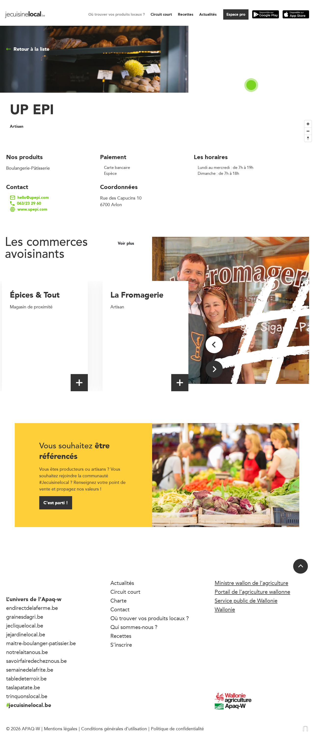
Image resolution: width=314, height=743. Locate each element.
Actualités (208, 14)
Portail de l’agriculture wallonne (252, 592)
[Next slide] (214, 369)
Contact (120, 609)
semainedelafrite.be (29, 670)
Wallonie (225, 609)
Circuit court (161, 14)
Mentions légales (60, 728)
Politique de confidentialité (177, 728)
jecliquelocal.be (24, 625)
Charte (118, 600)
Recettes (185, 14)
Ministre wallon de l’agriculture (251, 583)
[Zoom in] (308, 123)
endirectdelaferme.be (32, 608)
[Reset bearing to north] (308, 138)
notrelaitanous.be (27, 652)
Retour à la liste (31, 49)
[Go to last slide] (214, 344)
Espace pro (235, 14)
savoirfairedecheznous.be (36, 661)
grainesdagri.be (24, 617)
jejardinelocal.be (25, 634)
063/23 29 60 (29, 203)
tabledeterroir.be (26, 678)
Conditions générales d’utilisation (114, 728)
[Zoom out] (308, 131)
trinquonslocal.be (26, 696)
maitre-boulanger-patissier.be (41, 643)
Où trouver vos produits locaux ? (116, 14)
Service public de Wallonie (246, 600)
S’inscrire (121, 645)
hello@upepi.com (33, 198)
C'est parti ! (55, 502)
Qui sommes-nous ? (133, 627)
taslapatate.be (23, 687)
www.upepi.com (32, 209)
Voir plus (126, 243)
